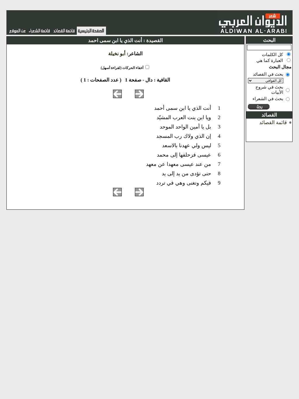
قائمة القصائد (273, 122)
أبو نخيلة (117, 53)
